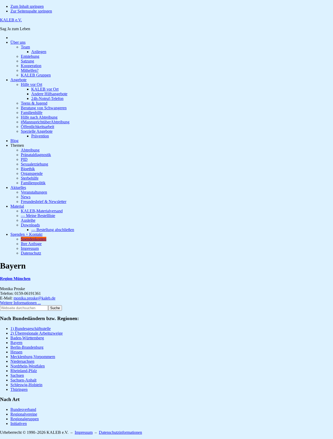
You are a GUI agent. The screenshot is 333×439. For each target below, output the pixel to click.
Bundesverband (23, 409)
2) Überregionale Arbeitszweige (36, 333)
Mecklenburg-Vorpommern (32, 356)
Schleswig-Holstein (26, 385)
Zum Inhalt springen (27, 6)
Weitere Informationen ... (20, 303)
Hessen (16, 352)
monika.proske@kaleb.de (34, 298)
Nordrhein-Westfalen (27, 366)
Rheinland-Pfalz (23, 370)
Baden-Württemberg (27, 338)
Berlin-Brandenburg (26, 347)
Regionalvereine (23, 414)
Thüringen (19, 389)
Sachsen (17, 375)
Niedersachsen (22, 361)
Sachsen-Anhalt (23, 380)
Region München (15, 278)
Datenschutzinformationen (120, 432)
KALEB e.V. (11, 20)
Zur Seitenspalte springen (31, 11)
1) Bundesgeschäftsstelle (30, 328)
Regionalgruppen (24, 419)
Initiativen (18, 423)
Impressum (84, 432)
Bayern (16, 342)
